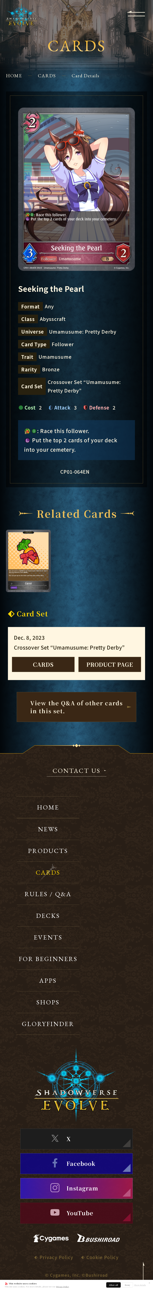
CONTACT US (76, 771)
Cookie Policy (102, 1257)
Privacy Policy (62, 1286)
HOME (14, 75)
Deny (127, 1285)
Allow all (113, 1285)
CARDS (47, 75)
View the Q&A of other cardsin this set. (76, 707)
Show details (140, 1285)
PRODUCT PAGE (109, 664)
